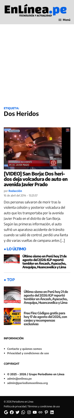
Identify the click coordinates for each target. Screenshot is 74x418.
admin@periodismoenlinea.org (27, 383)
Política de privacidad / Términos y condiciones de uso (32, 406)
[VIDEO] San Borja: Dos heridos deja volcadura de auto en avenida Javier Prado (36, 179)
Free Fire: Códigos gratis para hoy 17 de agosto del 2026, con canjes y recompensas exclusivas (45, 318)
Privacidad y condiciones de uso (28, 353)
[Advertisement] (37, 62)
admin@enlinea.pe (19, 378)
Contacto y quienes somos (24, 348)
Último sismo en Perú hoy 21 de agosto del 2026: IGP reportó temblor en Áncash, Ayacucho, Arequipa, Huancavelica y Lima (44, 261)
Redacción (15, 190)
